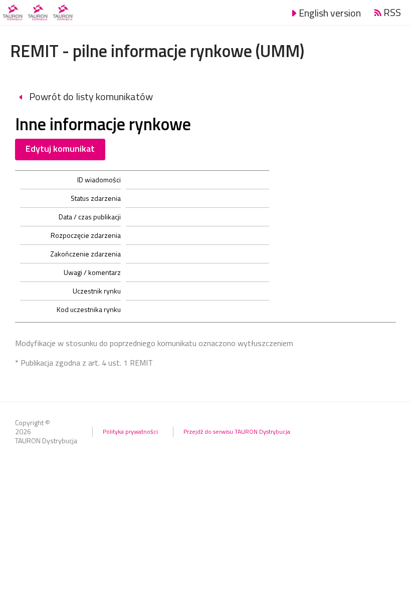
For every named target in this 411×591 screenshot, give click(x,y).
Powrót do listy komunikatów (90, 96)
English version (330, 13)
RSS (392, 13)
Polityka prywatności (130, 431)
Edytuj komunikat (60, 148)
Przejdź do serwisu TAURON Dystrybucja (236, 431)
